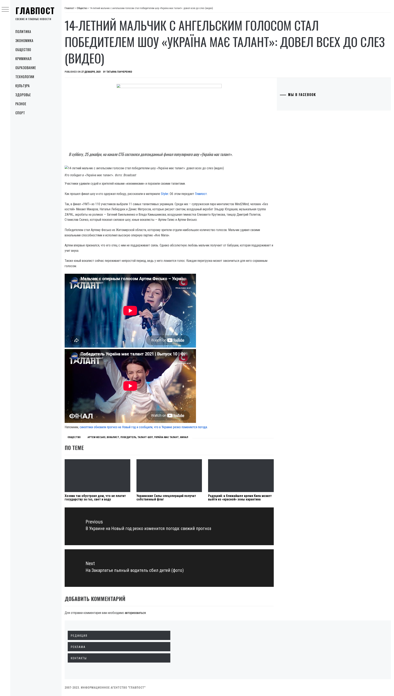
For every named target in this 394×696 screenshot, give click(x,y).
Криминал (23, 58)
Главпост (35, 10)
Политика (23, 31)
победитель (128, 437)
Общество (23, 49)
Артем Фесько (96, 437)
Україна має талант (166, 437)
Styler (164, 194)
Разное (20, 103)
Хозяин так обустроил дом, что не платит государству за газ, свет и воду (95, 497)
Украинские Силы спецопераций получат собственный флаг (166, 497)
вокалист (113, 437)
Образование (25, 67)
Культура (22, 85)
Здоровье (23, 94)
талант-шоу (145, 437)
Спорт (20, 112)
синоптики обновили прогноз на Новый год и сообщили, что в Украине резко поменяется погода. (144, 427)
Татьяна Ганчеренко (119, 71)
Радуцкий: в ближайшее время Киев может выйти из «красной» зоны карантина (240, 497)
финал (184, 437)
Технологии (24, 76)
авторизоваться (135, 613)
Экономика (24, 40)
